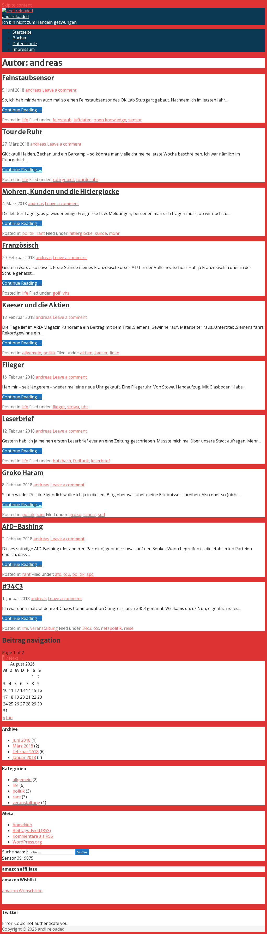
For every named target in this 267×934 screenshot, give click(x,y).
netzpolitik (111, 628)
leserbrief (100, 461)
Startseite (22, 32)
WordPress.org (27, 842)
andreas (33, 90)
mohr (114, 233)
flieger (59, 407)
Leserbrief (18, 419)
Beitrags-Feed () (32, 830)
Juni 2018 (22, 740)
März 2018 (23, 746)
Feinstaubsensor (28, 78)
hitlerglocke (81, 233)
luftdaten (83, 120)
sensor (135, 120)
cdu (66, 574)
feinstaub (62, 120)
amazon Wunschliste (22, 891)
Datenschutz (25, 43)
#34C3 (12, 586)
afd (58, 574)
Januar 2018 (24, 757)
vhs (66, 293)
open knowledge (110, 120)
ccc (96, 628)
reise (129, 628)
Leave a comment (59, 90)
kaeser (101, 353)
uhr (84, 407)
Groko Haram (23, 473)
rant (41, 233)
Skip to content (17, 5)
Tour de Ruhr (22, 132)
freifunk (81, 461)
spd (101, 514)
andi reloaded (15, 16)
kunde (101, 233)
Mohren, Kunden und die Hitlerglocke (60, 192)
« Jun (8, 717)
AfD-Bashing (22, 527)
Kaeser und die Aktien (36, 305)
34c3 (86, 628)
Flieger (13, 365)
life (25, 120)
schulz (89, 514)
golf (56, 293)
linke (114, 353)
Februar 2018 (26, 752)
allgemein (31, 353)
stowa (73, 407)
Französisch (20, 245)
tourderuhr (87, 179)
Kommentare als (33, 836)
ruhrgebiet (63, 179)
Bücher (20, 38)
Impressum (24, 49)
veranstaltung (44, 628)
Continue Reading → (22, 110)
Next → (16, 658)
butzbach (62, 461)
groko (75, 514)
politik (28, 233)
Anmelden (22, 825)
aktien (86, 353)
